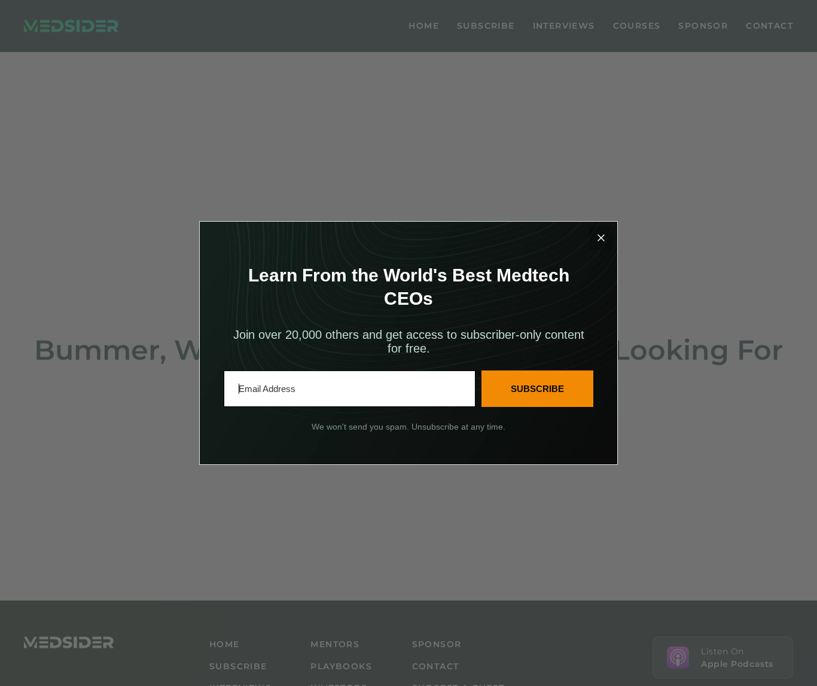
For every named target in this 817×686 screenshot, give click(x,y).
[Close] (601, 238)
